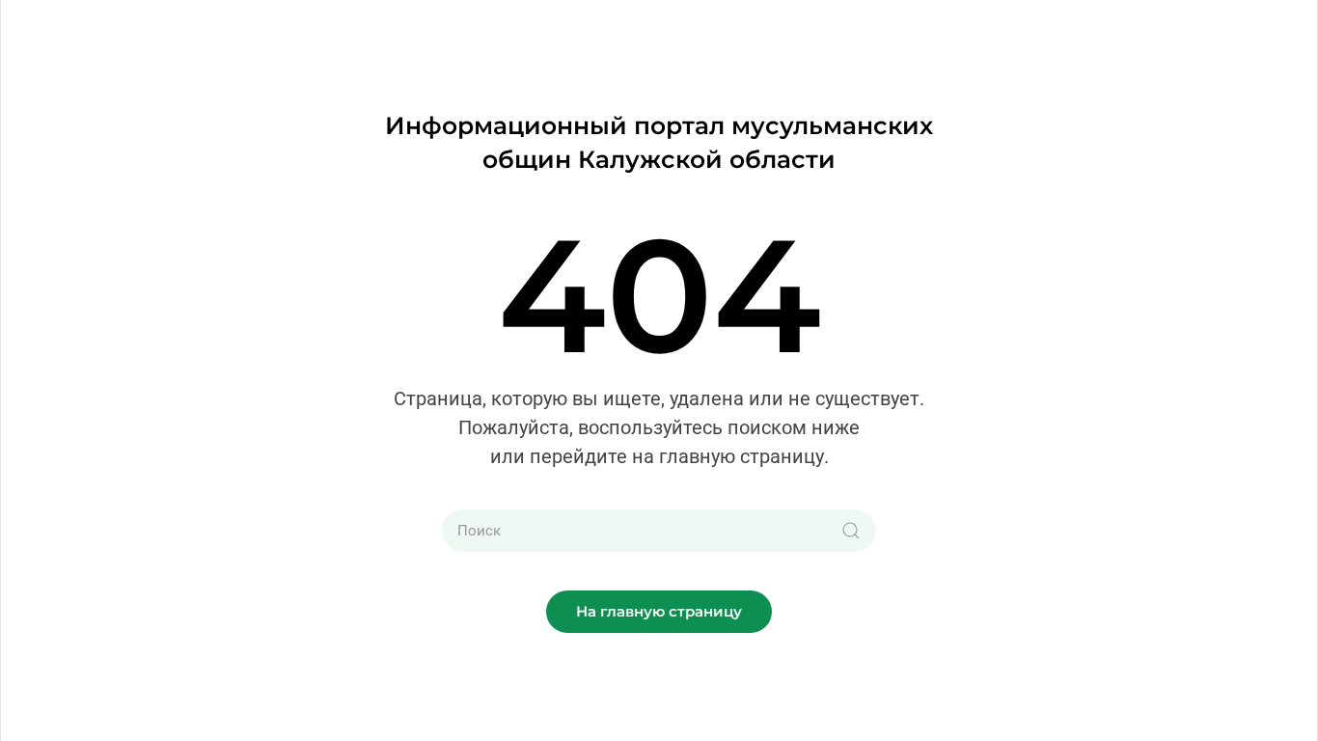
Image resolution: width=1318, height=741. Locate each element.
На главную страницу (659, 611)
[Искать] (851, 530)
